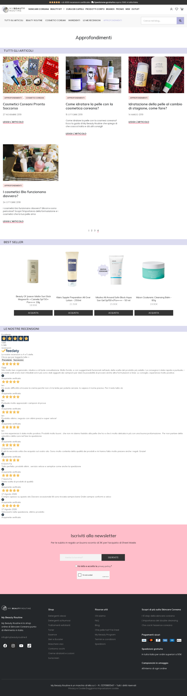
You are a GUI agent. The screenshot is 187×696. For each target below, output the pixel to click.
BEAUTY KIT (56, 9)
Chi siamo (100, 615)
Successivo (18, 360)
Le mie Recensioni (92, 20)
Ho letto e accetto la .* (95, 566)
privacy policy (104, 566)
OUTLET (135, 9)
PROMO (120, 9)
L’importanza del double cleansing (160, 620)
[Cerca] (180, 20)
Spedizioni (100, 644)
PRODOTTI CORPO (95, 9)
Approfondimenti (112, 20)
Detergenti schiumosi (59, 620)
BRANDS (110, 9)
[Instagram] (13, 645)
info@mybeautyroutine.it (14, 637)
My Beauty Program (105, 634)
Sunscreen (53, 658)
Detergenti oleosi (57, 615)
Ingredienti (74, 20)
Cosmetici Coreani (55, 20)
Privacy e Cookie (77, 688)
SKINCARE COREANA (38, 9)
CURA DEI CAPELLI (75, 9)
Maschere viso (55, 644)
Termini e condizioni (105, 639)
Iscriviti (113, 557)
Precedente (7, 360)
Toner (51, 629)
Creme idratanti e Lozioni (61, 653)
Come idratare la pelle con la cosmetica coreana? (89, 106)
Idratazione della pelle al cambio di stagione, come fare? (155, 106)
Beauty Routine (34, 20)
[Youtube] (21, 645)
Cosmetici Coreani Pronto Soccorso (24, 106)
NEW (127, 9)
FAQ (97, 620)
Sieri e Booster (55, 639)
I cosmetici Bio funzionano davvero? (24, 194)
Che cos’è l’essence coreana (157, 625)
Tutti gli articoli (13, 20)
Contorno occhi (56, 648)
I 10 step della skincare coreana (158, 615)
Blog (97, 625)
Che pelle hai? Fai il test (107, 629)
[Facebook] (5, 645)
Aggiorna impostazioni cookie (103, 688)
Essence (52, 634)
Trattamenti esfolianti (59, 625)
